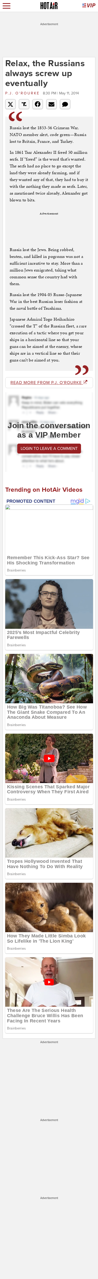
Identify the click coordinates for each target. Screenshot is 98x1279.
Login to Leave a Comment (49, 448)
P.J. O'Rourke (23, 93)
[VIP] (88, 5)
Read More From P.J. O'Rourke (46, 382)
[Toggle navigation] (6, 5)
